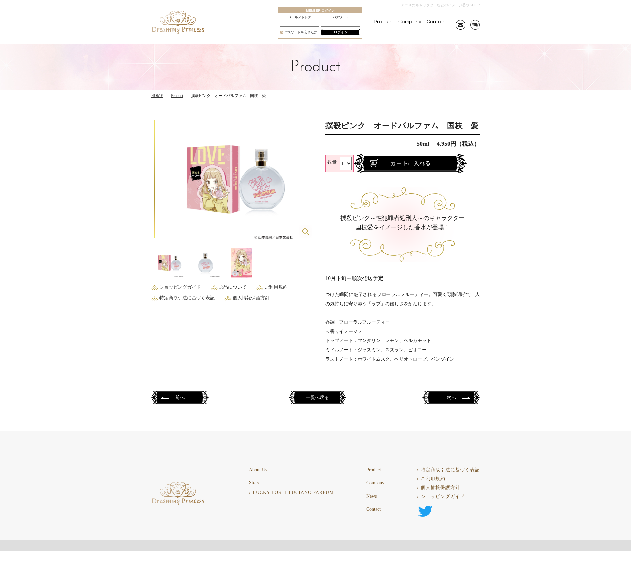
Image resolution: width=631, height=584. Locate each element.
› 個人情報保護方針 (438, 487)
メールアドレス (299, 17)
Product (383, 21)
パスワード (341, 17)
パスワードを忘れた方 (300, 32)
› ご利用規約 (431, 479)
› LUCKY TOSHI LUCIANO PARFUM (291, 492)
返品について (232, 287)
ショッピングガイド (180, 287)
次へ (451, 397)
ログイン (341, 32)
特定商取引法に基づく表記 (187, 297)
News (371, 496)
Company (409, 21)
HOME (157, 95)
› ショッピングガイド (441, 496)
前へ (180, 397)
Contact (436, 21)
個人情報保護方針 (251, 297)
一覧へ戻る (317, 397)
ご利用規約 (276, 287)
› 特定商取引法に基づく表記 (448, 470)
